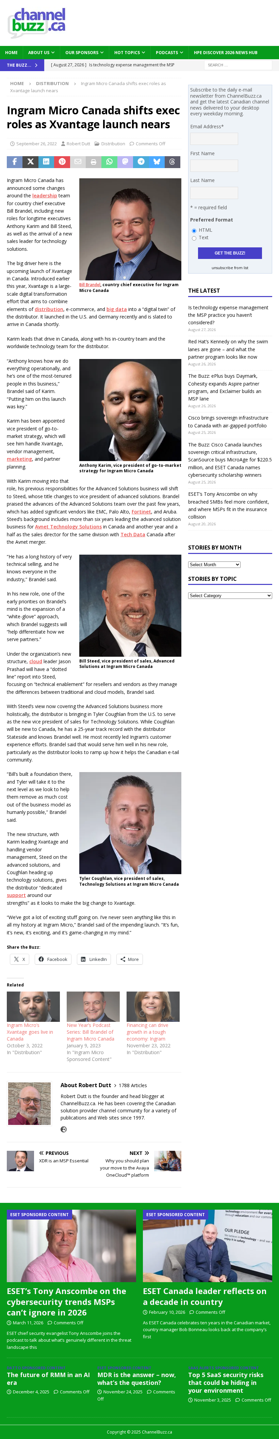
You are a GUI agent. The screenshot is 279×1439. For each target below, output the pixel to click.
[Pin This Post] (62, 162)
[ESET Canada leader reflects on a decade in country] (207, 1246)
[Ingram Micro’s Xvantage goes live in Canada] (33, 1007)
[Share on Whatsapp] (109, 162)
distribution (49, 309)
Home (11, 52)
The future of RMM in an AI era (48, 1379)
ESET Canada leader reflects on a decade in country (205, 1296)
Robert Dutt (78, 144)
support (16, 895)
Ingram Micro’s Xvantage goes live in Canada (30, 1032)
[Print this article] (93, 162)
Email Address (207, 126)
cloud (35, 661)
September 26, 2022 (36, 144)
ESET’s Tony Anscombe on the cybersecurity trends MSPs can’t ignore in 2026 (66, 1301)
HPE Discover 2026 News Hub (226, 52)
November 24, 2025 (123, 1392)
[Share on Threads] (172, 162)
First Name (202, 153)
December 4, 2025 (31, 1392)
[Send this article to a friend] (78, 162)
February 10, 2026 (167, 1312)
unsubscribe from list (230, 267)
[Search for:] (238, 64)
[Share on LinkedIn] (46, 162)
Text (204, 237)
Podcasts (167, 52)
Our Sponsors (81, 52)
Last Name (202, 180)
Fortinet (141, 511)
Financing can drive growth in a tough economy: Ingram (147, 1032)
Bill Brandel (89, 285)
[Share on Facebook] (14, 162)
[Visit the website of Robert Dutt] (64, 1129)
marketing (19, 459)
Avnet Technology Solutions (68, 526)
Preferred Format (211, 219)
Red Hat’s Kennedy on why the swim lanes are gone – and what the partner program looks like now (228, 349)
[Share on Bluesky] (157, 162)
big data (116, 309)
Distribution (113, 144)
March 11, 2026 (28, 1323)
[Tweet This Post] (30, 162)
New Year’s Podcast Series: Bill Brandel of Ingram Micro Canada (90, 1032)
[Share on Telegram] (141, 162)
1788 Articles (133, 1085)
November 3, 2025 (212, 1400)
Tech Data (132, 534)
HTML (205, 230)
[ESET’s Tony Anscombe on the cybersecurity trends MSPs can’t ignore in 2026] (71, 1246)
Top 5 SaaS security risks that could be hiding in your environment (225, 1383)
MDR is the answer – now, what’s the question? (136, 1379)
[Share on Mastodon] (125, 162)
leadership (44, 195)
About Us (38, 52)
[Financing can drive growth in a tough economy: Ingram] (153, 1007)
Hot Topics (127, 52)
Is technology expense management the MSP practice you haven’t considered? (228, 315)
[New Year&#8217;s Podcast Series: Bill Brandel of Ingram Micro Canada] (93, 1007)
